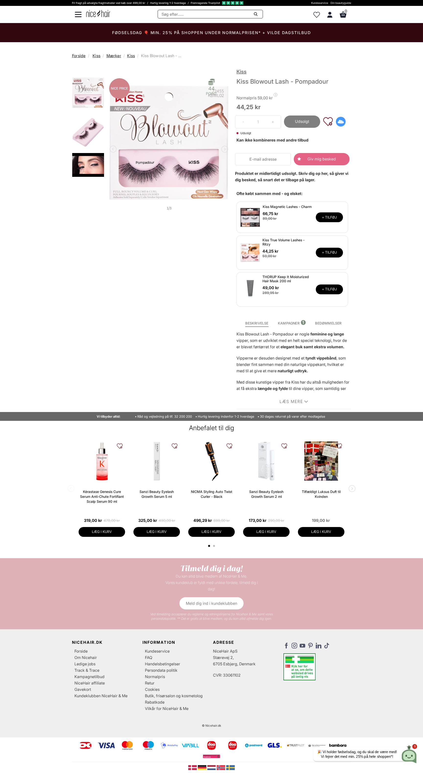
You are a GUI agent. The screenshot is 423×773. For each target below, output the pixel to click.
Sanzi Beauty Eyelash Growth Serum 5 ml (157, 494)
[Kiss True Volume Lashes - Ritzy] (250, 252)
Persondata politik (161, 670)
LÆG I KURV (102, 531)
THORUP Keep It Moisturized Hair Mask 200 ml (285, 279)
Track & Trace (86, 670)
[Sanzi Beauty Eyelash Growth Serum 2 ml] (266, 461)
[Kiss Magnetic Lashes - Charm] (250, 216)
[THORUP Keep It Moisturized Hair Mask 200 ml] (250, 288)
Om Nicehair (85, 657)
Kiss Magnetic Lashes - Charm (287, 207)
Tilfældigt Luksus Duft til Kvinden (321, 494)
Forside (78, 55)
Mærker (113, 55)
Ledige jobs (84, 663)
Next (224, 149)
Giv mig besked (321, 158)
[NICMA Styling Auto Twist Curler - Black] (211, 461)
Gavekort (82, 689)
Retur (149, 683)
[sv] (230, 767)
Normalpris (155, 676)
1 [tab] (209, 545)
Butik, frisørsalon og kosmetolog (174, 695)
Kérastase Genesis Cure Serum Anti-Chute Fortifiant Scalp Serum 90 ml (102, 496)
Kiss (96, 55)
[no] (221, 767)
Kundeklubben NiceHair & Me (101, 695)
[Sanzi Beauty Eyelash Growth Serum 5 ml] (156, 461)
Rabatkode (154, 702)
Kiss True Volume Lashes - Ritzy (283, 242)
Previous (114, 149)
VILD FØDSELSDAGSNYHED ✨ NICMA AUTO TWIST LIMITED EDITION (211, 32)
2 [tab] (214, 545)
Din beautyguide (340, 3)
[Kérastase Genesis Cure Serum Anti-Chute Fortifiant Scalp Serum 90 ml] (102, 461)
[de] (202, 767)
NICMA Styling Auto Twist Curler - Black (211, 494)
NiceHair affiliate (89, 683)
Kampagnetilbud (89, 676)
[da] (193, 767)
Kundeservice (319, 3)
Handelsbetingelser (162, 663)
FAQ (148, 657)
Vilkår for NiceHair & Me (166, 708)
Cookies (152, 689)
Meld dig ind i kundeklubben (211, 603)
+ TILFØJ (329, 217)
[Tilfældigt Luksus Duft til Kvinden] (321, 461)
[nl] (212, 767)
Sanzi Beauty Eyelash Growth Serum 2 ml (266, 494)
